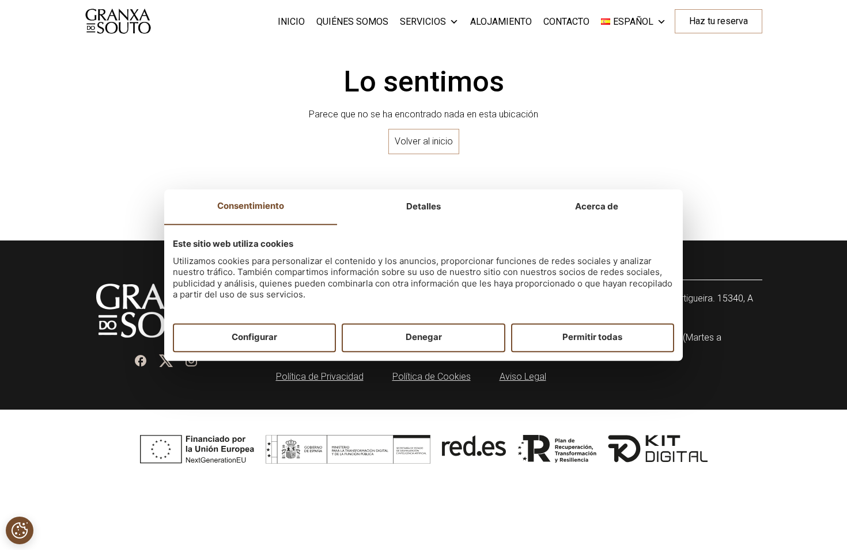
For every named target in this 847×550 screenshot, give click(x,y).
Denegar (424, 337)
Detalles (423, 206)
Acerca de (596, 206)
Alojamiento (501, 21)
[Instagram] (191, 361)
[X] (166, 361)
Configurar (254, 337)
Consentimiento (250, 205)
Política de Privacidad (320, 376)
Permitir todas (592, 337)
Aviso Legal (523, 376)
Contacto (566, 21)
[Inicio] (118, 22)
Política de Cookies (431, 376)
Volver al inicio (424, 141)
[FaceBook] (141, 361)
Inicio (291, 21)
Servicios (423, 21)
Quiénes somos (352, 21)
